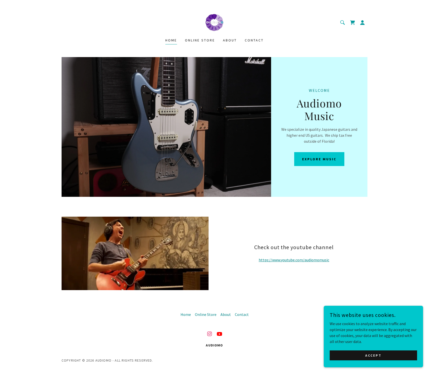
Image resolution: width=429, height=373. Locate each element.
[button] (353, 23)
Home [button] (185, 314)
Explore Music (319, 159)
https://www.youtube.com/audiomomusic (294, 259)
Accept (373, 355)
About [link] (230, 40)
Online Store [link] (200, 40)
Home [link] (171, 40)
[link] (214, 22)
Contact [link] (254, 40)
